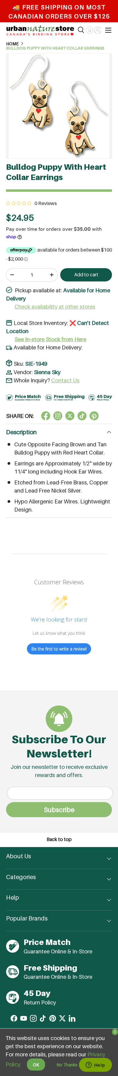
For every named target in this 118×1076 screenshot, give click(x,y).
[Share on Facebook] (46, 416)
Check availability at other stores (55, 307)
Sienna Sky (47, 372)
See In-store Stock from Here (50, 339)
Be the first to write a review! (59, 649)
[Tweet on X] (58, 416)
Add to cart (86, 275)
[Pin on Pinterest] (94, 416)
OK (36, 1064)
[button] (89, 30)
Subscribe (59, 810)
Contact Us (65, 380)
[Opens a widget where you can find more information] (95, 1065)
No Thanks (67, 1064)
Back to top (59, 839)
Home (12, 44)
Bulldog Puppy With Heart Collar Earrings (55, 48)
